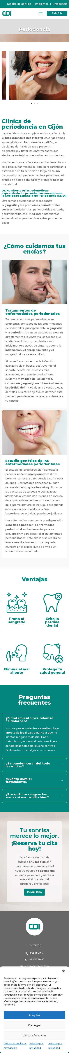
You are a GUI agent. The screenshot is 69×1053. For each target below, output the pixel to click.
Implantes (41, 4)
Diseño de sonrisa (19, 4)
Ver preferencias (35, 1035)
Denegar (34, 1025)
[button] (63, 971)
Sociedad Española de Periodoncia (30, 195)
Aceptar (34, 1015)
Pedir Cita (34, 892)
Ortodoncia (59, 4)
